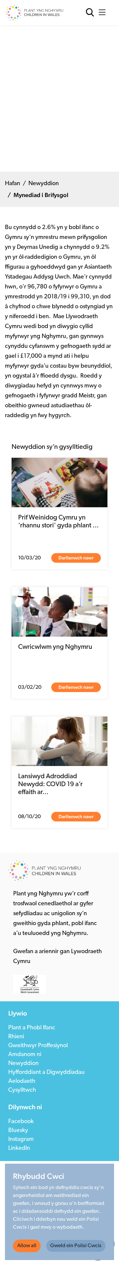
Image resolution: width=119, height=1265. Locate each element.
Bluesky (18, 1131)
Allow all (26, 1245)
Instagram (21, 1140)
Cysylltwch (22, 1090)
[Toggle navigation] (103, 12)
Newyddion (43, 184)
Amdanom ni (24, 1055)
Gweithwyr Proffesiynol (38, 1046)
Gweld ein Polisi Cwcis (75, 1245)
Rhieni (16, 1037)
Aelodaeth (21, 1081)
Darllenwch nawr (76, 557)
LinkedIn (19, 1148)
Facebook (21, 1122)
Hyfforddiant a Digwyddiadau (46, 1073)
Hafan (12, 184)
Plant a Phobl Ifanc (31, 1028)
